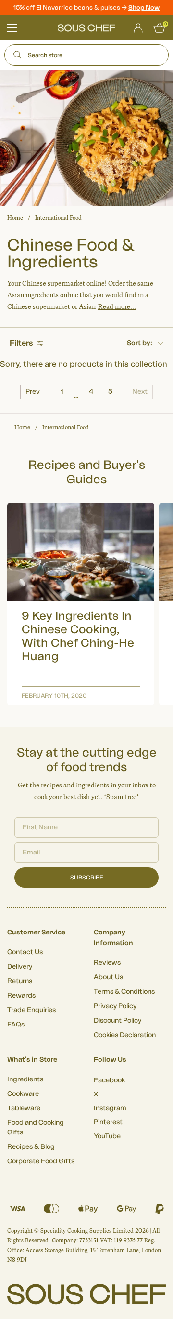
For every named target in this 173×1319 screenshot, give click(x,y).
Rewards (21, 995)
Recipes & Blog (31, 1147)
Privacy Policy (115, 1006)
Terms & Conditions (124, 991)
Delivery (19, 966)
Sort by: (139, 343)
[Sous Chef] (86, 28)
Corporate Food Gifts (40, 1161)
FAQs (16, 1024)
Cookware (23, 1094)
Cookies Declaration (125, 1035)
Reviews (107, 962)
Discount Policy (117, 1020)
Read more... (117, 307)
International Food (58, 217)
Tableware (23, 1108)
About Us (108, 977)
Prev (32, 391)
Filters (21, 343)
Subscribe (86, 877)
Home (15, 217)
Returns (19, 981)
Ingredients (25, 1079)
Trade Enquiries (31, 1010)
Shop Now (144, 7)
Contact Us (25, 952)
